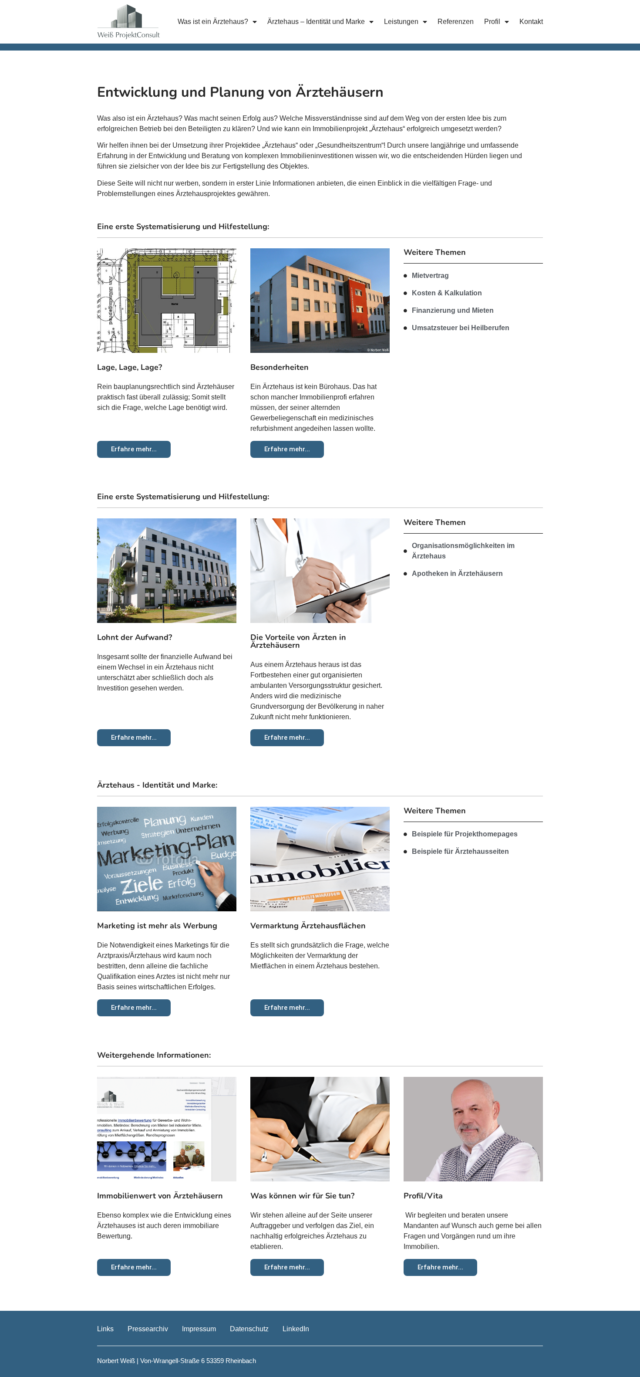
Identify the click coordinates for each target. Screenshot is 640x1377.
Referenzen (456, 21)
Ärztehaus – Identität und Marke (316, 21)
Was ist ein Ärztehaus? (213, 21)
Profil (492, 21)
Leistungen (401, 21)
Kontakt (531, 21)
